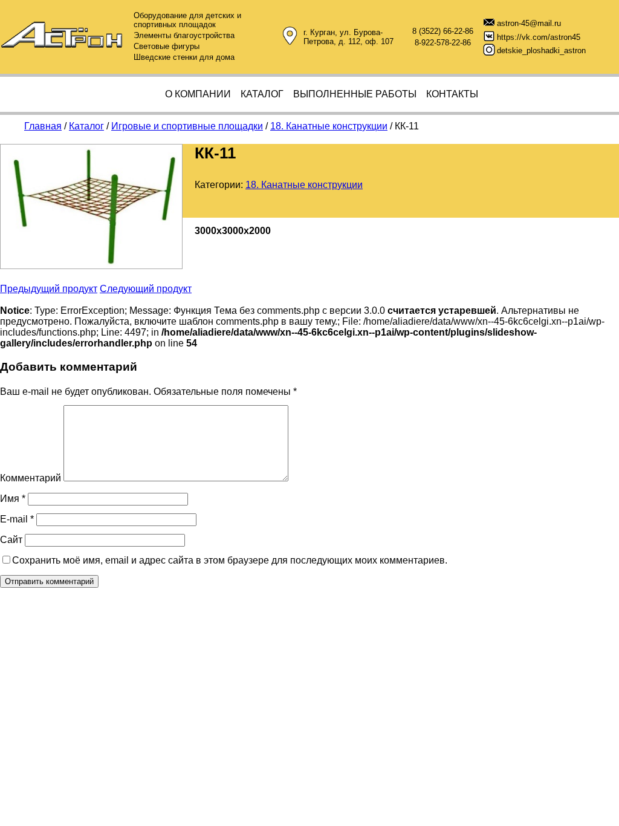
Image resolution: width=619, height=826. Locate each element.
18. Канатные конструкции (304, 185)
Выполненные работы (354, 94)
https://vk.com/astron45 (538, 37)
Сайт (11, 540)
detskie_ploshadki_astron (541, 50)
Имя (12, 498)
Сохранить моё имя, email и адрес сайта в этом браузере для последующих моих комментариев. (229, 560)
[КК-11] (91, 266)
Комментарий (30, 478)
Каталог (262, 94)
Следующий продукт (146, 289)
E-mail (17, 519)
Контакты (452, 94)
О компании (198, 94)
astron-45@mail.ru (529, 23)
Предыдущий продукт (48, 289)
